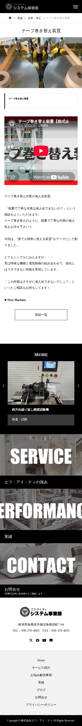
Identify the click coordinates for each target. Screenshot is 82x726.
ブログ (41, 690)
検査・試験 (19, 419)
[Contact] (51, 640)
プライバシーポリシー (41, 704)
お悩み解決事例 (41, 675)
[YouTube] (44, 640)
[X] (31, 640)
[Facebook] (37, 640)
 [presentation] (78, 386)
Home (41, 660)
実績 (41, 682)
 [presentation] (3, 386)
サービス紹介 (41, 667)
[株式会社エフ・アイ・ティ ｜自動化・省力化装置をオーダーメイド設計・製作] (22, 6)
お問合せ (41, 697)
